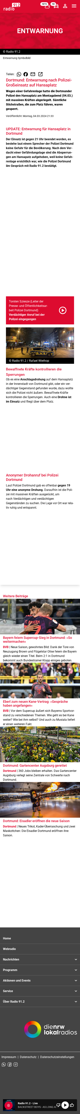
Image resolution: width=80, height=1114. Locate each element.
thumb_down (58, 1105)
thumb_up (72, 1105)
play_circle (65, 1105)
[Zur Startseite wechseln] (12, 6)
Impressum (8, 1057)
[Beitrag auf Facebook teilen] (25, 74)
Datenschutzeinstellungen (57, 1057)
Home (7, 938)
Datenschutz (28, 1057)
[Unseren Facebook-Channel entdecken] (9, 1064)
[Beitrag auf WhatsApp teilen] (19, 74)
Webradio (9, 949)
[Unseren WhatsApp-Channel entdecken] (3, 1064)
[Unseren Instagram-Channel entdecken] (15, 1064)
